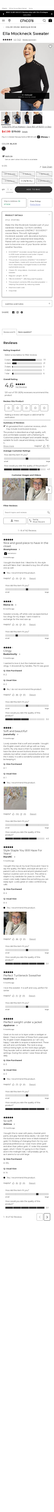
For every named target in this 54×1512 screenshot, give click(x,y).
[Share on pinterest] (22, 312)
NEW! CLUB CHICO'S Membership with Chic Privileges (27, 12)
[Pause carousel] (51, 14)
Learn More (27, 14)
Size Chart (47, 167)
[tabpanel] (27, 778)
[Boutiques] (9, 20)
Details (25, 132)
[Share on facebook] (13, 312)
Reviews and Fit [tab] (9, 332)
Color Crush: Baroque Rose (21, 27)
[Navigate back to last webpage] (4, 27)
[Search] (44, 20)
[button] (50, 20)
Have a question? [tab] (25, 332)
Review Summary (29, 39)
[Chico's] (27, 20)
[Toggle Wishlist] (50, 46)
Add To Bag (33, 189)
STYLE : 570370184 (12, 220)
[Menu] (3, 20)
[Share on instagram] (18, 312)
